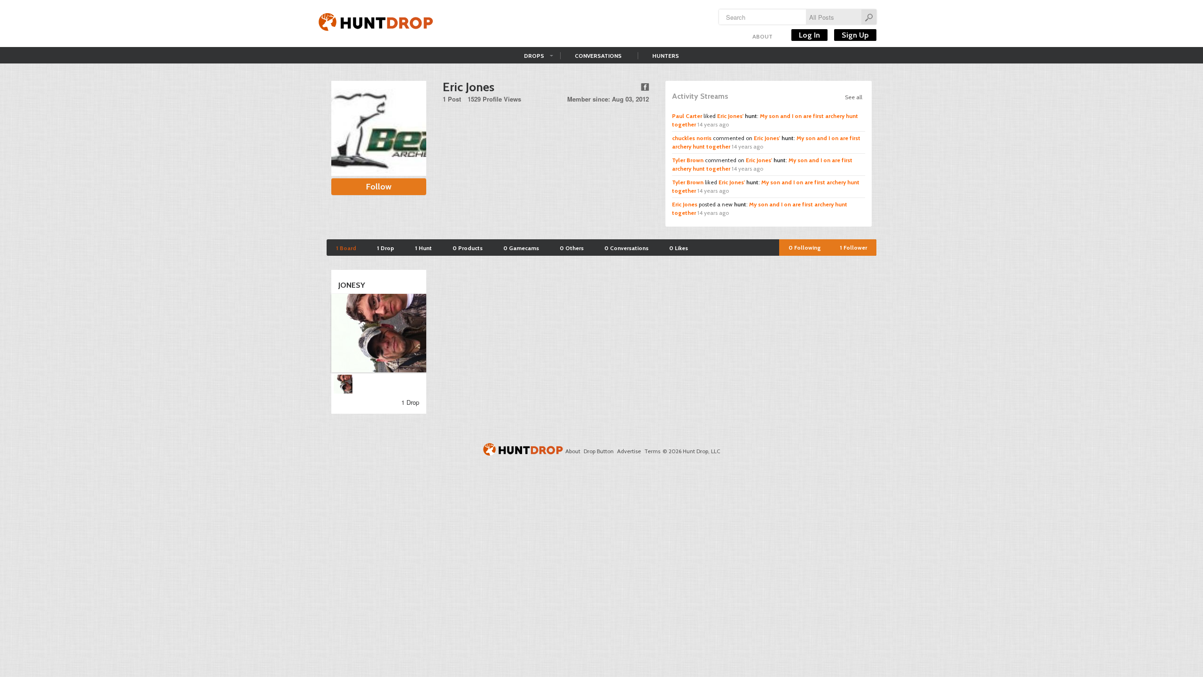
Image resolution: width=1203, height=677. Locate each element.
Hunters (665, 55)
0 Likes (678, 248)
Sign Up (855, 35)
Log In (809, 35)
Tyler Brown (687, 160)
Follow (378, 186)
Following (805, 247)
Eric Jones (684, 204)
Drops (534, 55)
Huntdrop (376, 23)
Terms (652, 451)
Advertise (629, 451)
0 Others (572, 248)
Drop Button (599, 451)
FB (645, 87)
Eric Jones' (730, 115)
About (762, 36)
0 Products (468, 248)
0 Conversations (626, 248)
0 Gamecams (521, 248)
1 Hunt (423, 248)
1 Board (346, 248)
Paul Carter (687, 115)
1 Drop (385, 248)
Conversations (598, 55)
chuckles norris (691, 138)
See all (853, 97)
